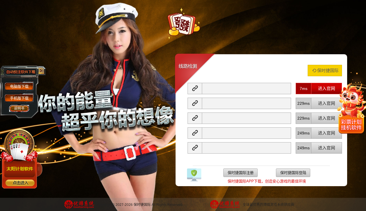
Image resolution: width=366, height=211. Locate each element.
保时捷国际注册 (241, 172)
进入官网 (326, 88)
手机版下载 (19, 98)
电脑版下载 (19, 86)
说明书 (19, 108)
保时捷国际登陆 (293, 172)
